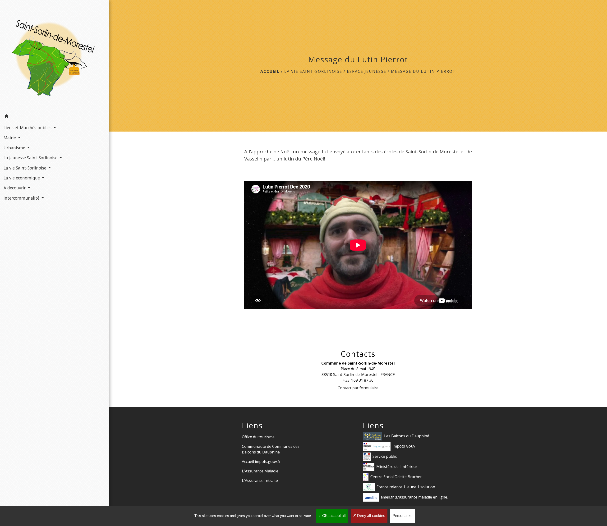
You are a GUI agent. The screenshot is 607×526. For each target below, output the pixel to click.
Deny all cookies (370, 516)
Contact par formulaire (358, 387)
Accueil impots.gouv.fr (261, 461)
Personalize (402, 516)
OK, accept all (333, 516)
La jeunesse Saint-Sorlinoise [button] (31, 157)
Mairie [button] (10, 138)
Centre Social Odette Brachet (396, 476)
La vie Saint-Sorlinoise (313, 71)
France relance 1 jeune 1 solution (406, 486)
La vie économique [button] (22, 178)
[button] (55, 117)
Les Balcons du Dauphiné (406, 435)
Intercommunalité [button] (22, 198)
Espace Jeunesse (366, 71)
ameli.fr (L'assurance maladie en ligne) (414, 496)
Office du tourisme (258, 436)
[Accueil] (54, 55)
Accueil (270, 71)
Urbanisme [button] (15, 148)
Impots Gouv (403, 445)
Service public (384, 456)
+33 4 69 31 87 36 (358, 380)
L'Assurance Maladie (260, 471)
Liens (252, 425)
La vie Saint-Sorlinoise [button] (25, 168)
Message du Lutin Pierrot (423, 71)
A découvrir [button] (15, 188)
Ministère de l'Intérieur (396, 466)
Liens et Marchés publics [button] (28, 127)
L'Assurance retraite (260, 480)
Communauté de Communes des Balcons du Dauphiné (270, 449)
